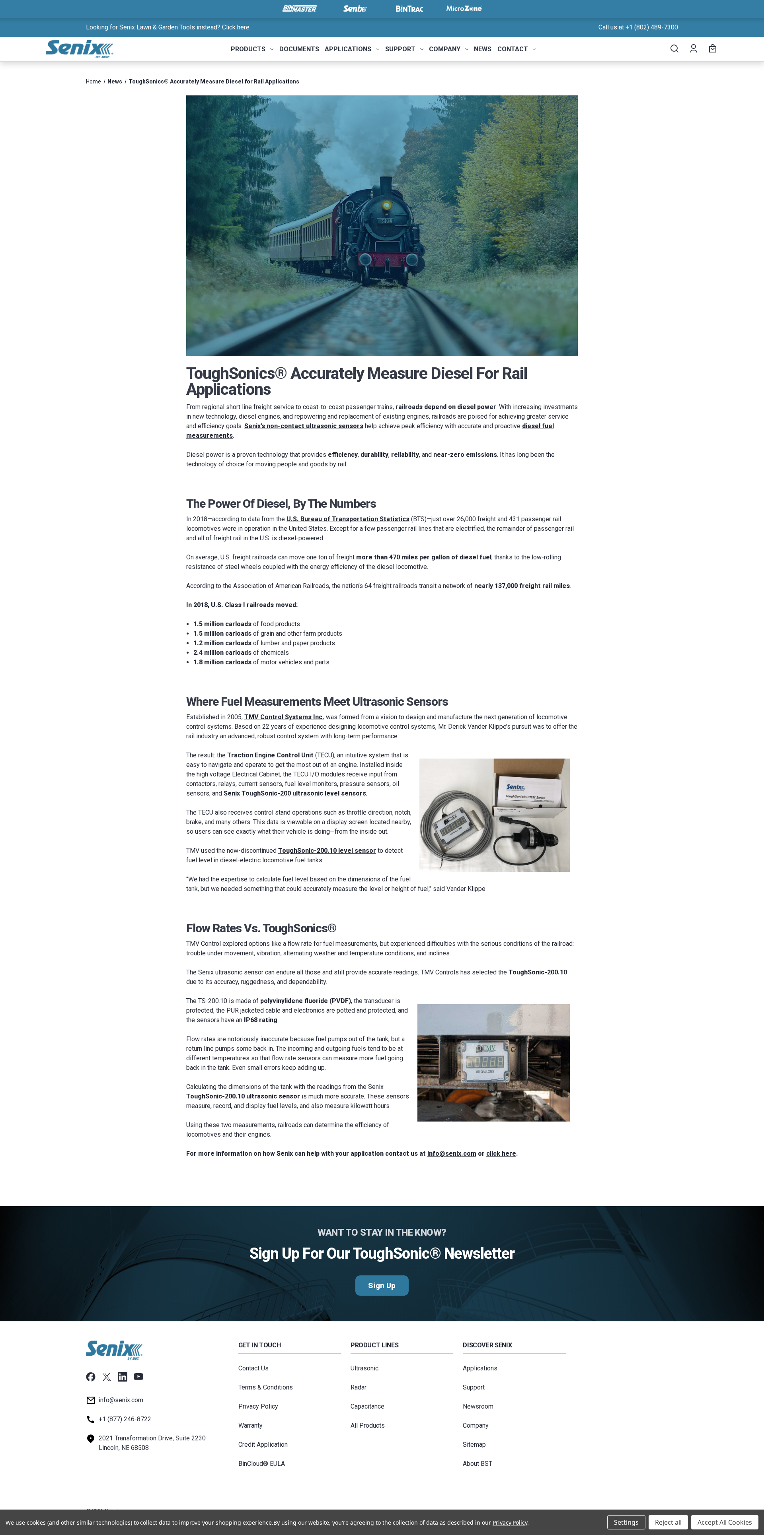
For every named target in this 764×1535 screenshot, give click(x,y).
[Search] (673, 49)
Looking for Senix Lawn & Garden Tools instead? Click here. (168, 27)
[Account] (693, 49)
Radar (358, 1387)
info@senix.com (121, 1400)
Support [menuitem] (400, 49)
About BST (477, 1463)
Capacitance (367, 1406)
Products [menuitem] (248, 49)
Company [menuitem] (444, 49)
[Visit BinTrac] (409, 9)
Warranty (250, 1425)
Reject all (668, 1522)
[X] (106, 1377)
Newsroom (478, 1406)
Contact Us (253, 1368)
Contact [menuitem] (512, 49)
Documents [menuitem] (299, 49)
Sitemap (474, 1444)
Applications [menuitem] (348, 49)
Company (476, 1425)
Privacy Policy (258, 1406)
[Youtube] (138, 1377)
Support (474, 1387)
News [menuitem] (482, 49)
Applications (480, 1368)
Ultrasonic (364, 1368)
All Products (368, 1425)
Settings (626, 1522)
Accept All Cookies (725, 1522)
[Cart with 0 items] (711, 49)
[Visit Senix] (354, 9)
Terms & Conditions (265, 1387)
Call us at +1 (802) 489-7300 (638, 27)
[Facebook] (91, 1377)
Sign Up (382, 1285)
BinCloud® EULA (261, 1463)
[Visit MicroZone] (464, 9)
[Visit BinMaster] (299, 9)
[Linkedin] (122, 1377)
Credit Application (263, 1444)
